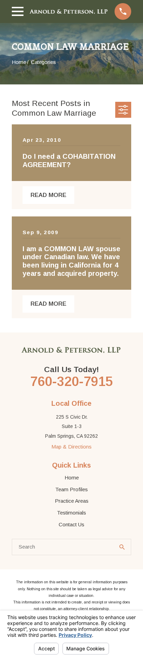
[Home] (69, 11)
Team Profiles (71, 489)
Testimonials (71, 513)
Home (72, 477)
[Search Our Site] (122, 547)
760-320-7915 (71, 381)
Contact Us (71, 524)
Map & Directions (71, 447)
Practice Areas (72, 501)
